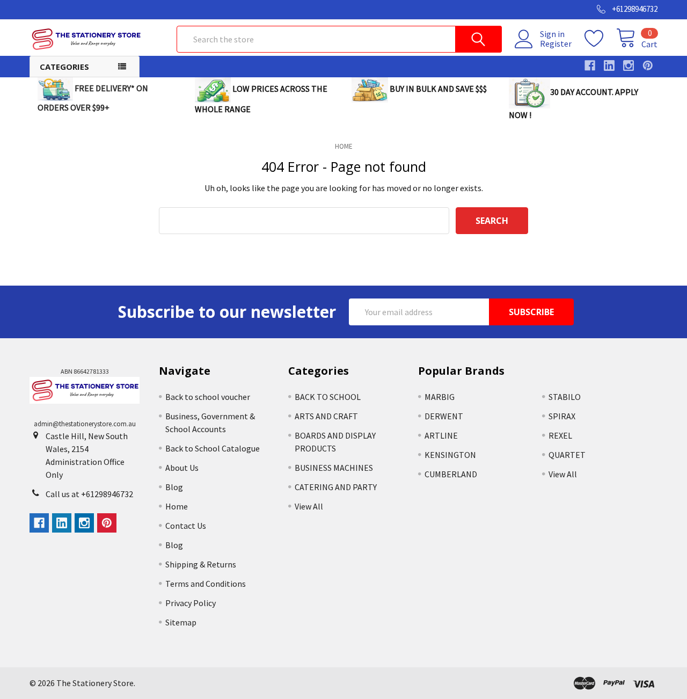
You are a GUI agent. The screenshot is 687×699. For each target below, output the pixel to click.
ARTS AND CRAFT (326, 416)
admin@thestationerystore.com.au (85, 423)
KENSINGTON (450, 454)
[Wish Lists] (600, 39)
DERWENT (444, 416)
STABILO (565, 396)
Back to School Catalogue (212, 448)
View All (309, 506)
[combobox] (339, 39)
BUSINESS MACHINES (334, 467)
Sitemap (180, 622)
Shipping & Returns (200, 564)
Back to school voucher (207, 396)
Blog (174, 487)
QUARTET (567, 454)
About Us (182, 467)
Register (556, 43)
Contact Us (185, 525)
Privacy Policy (190, 603)
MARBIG (440, 396)
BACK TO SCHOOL (328, 396)
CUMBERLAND (451, 474)
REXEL (560, 435)
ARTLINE (441, 435)
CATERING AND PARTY (336, 487)
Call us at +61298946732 (89, 494)
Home (176, 506)
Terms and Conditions (205, 583)
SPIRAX (562, 416)
